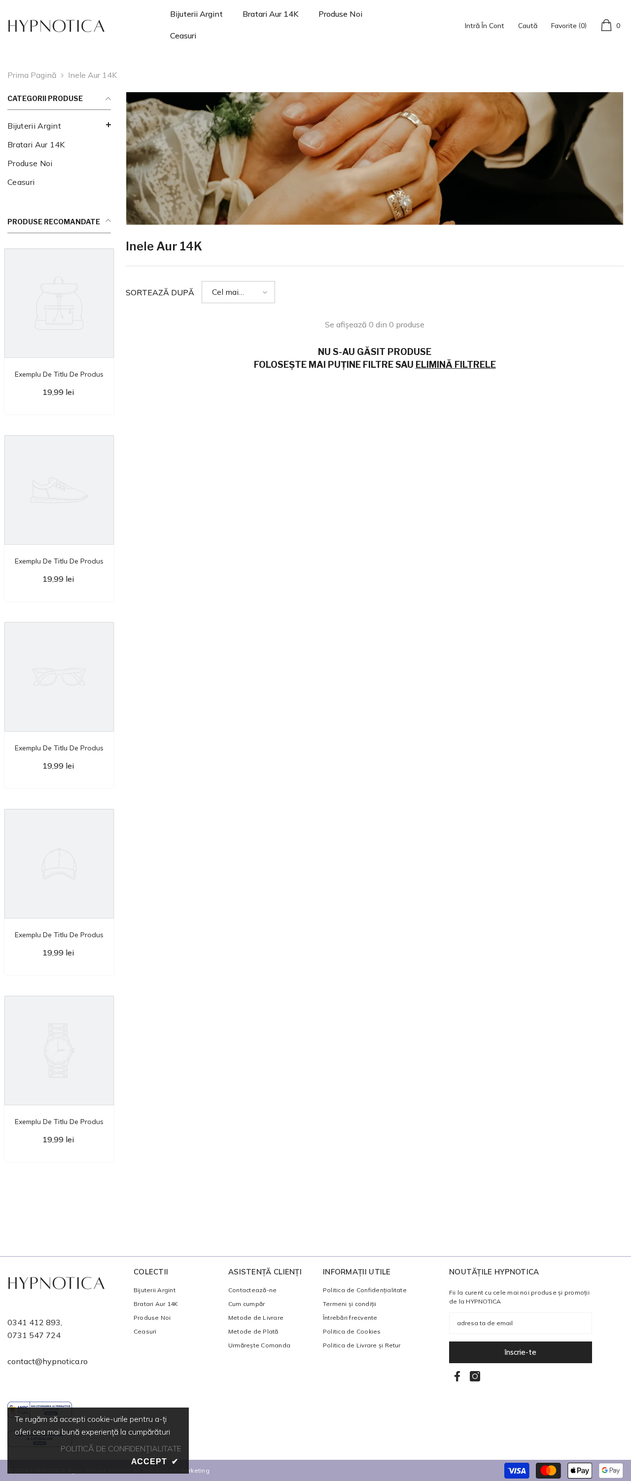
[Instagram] (475, 1376)
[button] (238, 292)
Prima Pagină (32, 75)
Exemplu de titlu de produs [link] (59, 374)
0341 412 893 (34, 1322)
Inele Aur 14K (92, 75)
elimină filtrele (456, 364)
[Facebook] (457, 1376)
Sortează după (160, 292)
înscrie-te (520, 1352)
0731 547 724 (34, 1335)
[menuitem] (59, 125)
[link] (375, 158)
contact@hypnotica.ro (47, 1361)
